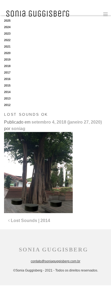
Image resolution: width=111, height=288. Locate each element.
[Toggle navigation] (105, 14)
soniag (18, 128)
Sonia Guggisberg (53, 249)
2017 (7, 72)
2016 (7, 79)
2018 (7, 66)
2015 (7, 85)
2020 (7, 53)
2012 (7, 105)
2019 (7, 59)
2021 (7, 46)
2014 (7, 92)
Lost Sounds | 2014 (30, 220)
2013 (7, 98)
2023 (7, 33)
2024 (7, 27)
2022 (7, 40)
